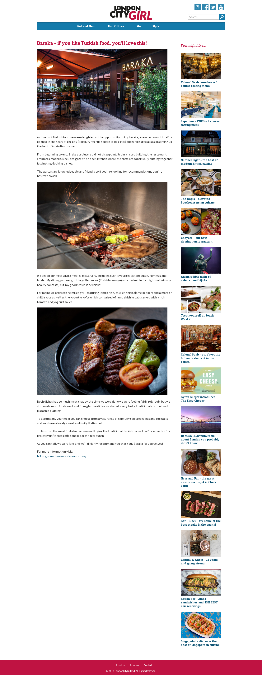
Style (155, 26)
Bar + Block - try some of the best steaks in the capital (201, 522)
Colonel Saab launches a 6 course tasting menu (199, 84)
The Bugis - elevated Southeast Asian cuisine (198, 200)
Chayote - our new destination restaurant (197, 239)
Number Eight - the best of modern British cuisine (199, 161)
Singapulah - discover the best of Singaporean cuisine (200, 643)
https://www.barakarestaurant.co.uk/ (61, 456)
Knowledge (84, 34)
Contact (148, 665)
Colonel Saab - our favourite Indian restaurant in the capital (200, 358)
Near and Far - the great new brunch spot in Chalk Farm (198, 482)
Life (138, 26)
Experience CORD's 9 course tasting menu (200, 123)
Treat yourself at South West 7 (197, 317)
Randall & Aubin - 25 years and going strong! (199, 561)
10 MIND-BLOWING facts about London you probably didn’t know (200, 439)
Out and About (87, 26)
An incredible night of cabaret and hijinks (196, 278)
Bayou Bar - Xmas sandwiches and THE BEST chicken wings (199, 602)
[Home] (131, 19)
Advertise (134, 665)
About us (120, 665)
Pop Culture (116, 26)
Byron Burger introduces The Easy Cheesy (198, 398)
